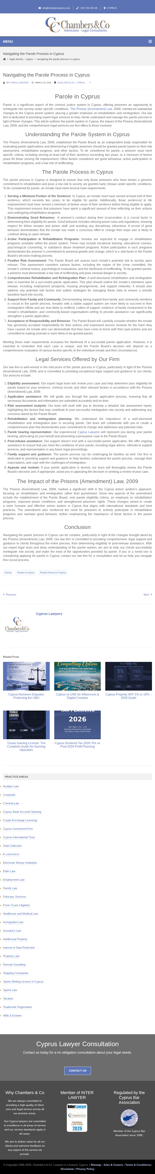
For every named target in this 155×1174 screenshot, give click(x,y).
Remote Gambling (14, 964)
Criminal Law (11, 803)
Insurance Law (12, 930)
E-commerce (11, 854)
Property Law (11, 956)
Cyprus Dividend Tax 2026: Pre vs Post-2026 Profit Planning (77, 744)
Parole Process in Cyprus (53, 572)
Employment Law (14, 879)
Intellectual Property (15, 939)
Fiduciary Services (14, 896)
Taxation (8, 998)
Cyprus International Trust (19, 837)
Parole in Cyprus (25, 572)
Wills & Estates (12, 1015)
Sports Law (10, 990)
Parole (8, 572)
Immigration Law (13, 922)
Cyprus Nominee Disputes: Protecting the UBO (26, 696)
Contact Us (77, 1070)
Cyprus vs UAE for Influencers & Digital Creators (77, 696)
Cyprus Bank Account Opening (22, 811)
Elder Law (9, 871)
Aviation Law (11, 786)
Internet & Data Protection (19, 947)
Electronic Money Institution (20, 862)
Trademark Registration (17, 1007)
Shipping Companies (16, 973)
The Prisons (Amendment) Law (91, 109)
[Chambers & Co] (77, 24)
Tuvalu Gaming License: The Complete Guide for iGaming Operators (26, 746)
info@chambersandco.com (56, 8)
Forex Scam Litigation (16, 905)
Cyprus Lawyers (19, 82)
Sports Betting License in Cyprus (23, 981)
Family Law (10, 888)
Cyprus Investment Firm (18, 828)
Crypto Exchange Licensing (20, 820)
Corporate (9, 794)
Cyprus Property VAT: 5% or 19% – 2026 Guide (128, 696)
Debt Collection (12, 845)
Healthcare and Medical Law (20, 913)
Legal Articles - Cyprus (21, 59)
